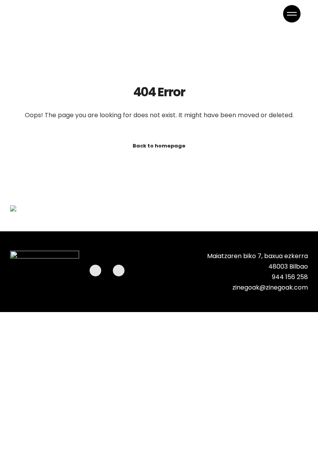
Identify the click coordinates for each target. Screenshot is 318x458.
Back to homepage (159, 145)
